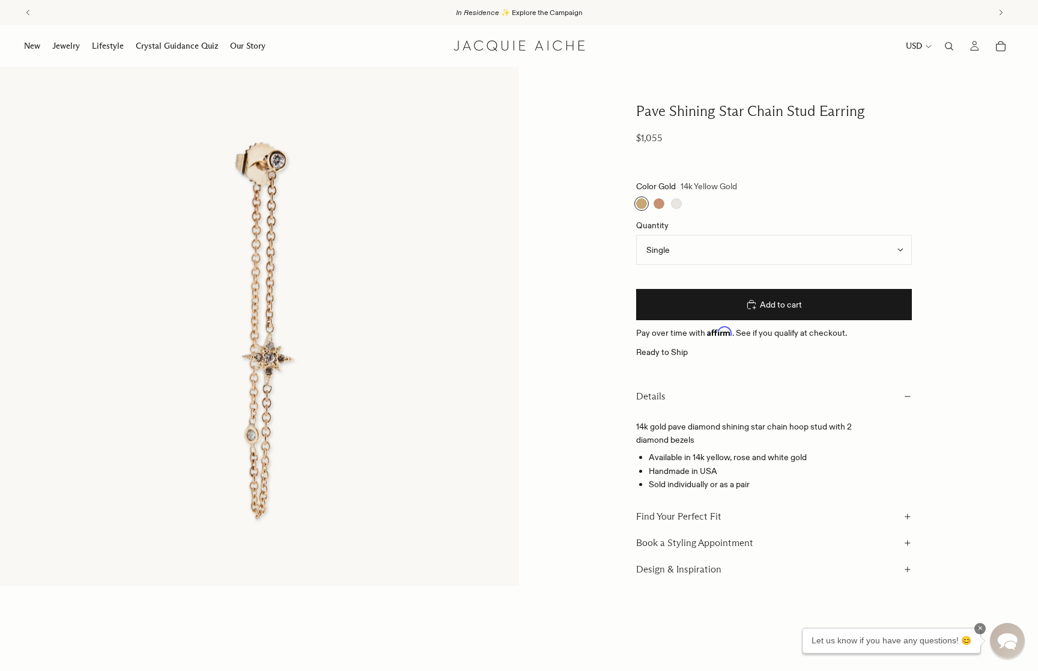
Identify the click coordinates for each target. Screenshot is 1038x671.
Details (651, 396)
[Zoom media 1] (259, 326)
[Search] (949, 46)
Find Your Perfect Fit (678, 516)
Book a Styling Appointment (694, 542)
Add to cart (781, 304)
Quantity (652, 225)
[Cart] (1001, 46)
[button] (1007, 640)
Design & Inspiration (678, 569)
